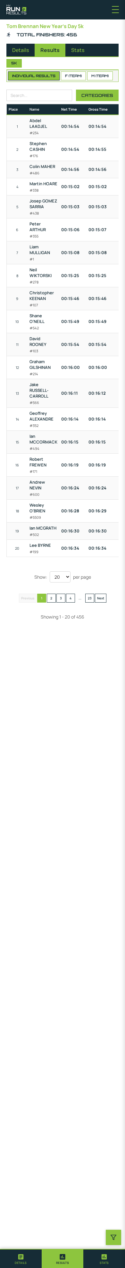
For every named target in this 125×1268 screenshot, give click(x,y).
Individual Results (33, 76)
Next (100, 598)
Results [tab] (50, 50)
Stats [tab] (77, 50)
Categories (97, 95)
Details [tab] (20, 50)
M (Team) (100, 76)
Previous (27, 598)
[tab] (21, 1259)
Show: (40, 577)
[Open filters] (113, 1237)
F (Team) (73, 76)
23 (90, 598)
